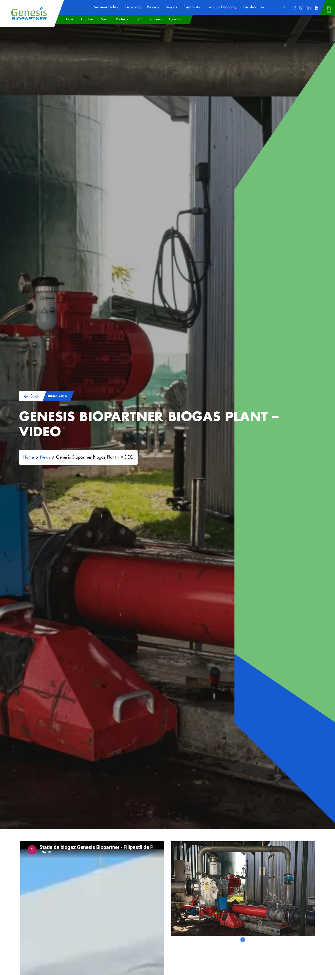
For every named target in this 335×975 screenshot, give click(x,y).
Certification (253, 7)
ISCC (139, 19)
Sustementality (106, 7)
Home (69, 19)
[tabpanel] (243, 888)
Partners (122, 19)
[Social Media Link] (295, 7)
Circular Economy (221, 7)
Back (34, 396)
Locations (176, 19)
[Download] (329, 9)
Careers (156, 19)
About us (87, 19)
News (105, 19)
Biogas (171, 7)
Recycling (133, 7)
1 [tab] (242, 939)
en (283, 7)
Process (153, 7)
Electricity (191, 7)
